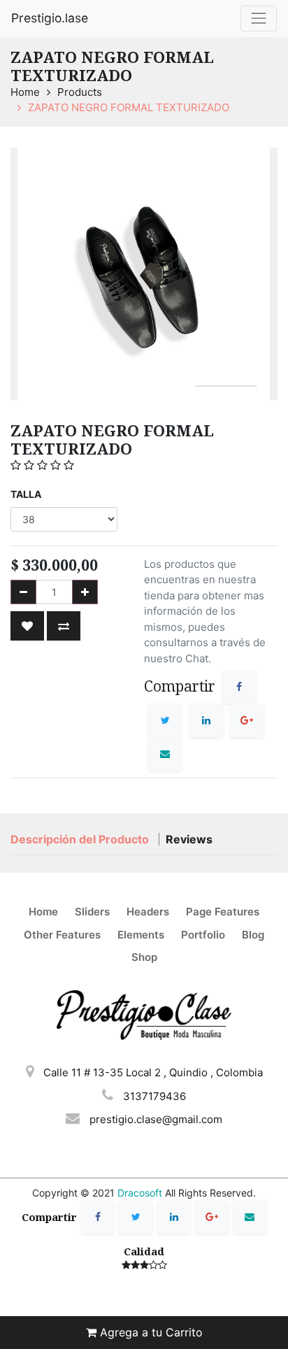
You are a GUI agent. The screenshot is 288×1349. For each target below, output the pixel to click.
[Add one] (85, 592)
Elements (140, 934)
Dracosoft (139, 1193)
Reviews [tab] (189, 839)
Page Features (222, 911)
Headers (148, 911)
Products (79, 92)
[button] (27, 626)
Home (25, 92)
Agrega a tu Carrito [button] (149, 1332)
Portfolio (203, 934)
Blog (253, 934)
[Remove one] (23, 592)
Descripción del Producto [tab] (81, 839)
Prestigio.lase (49, 17)
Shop (144, 957)
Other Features (62, 934)
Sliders (92, 911)
